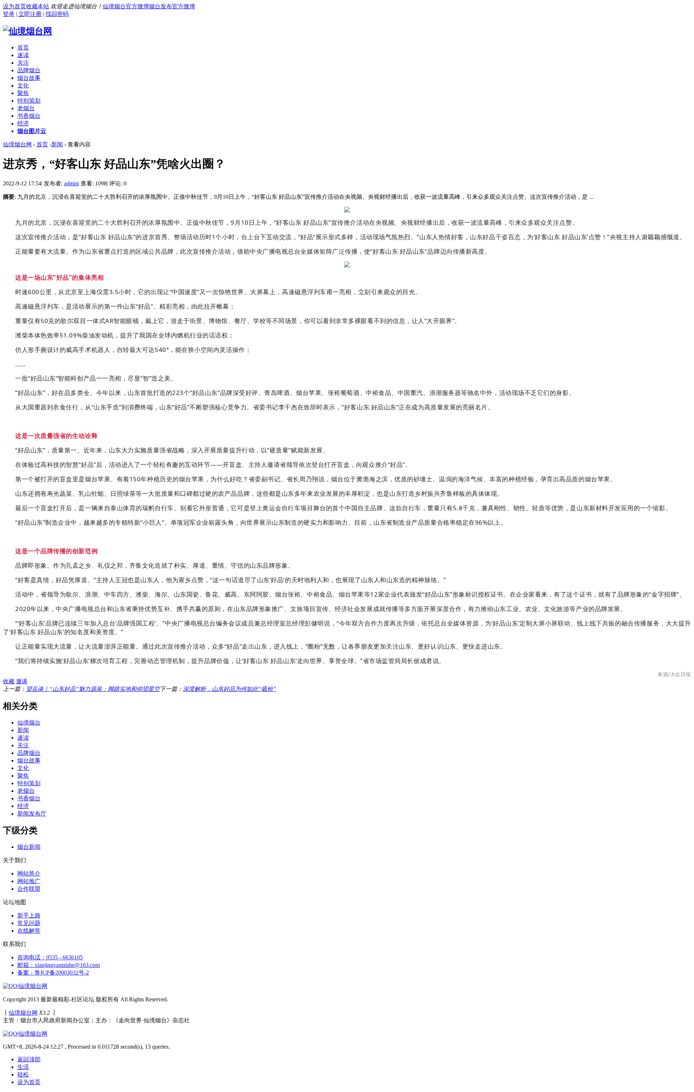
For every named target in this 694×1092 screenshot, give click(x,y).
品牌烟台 (28, 70)
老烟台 (26, 108)
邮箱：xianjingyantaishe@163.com (58, 965)
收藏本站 (37, 6)
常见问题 (28, 923)
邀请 (21, 681)
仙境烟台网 (17, 144)
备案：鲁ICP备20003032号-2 (53, 973)
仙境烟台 (28, 722)
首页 (23, 47)
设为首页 (14, 6)
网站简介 (28, 873)
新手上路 (28, 915)
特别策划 (28, 101)
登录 (8, 14)
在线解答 (28, 931)
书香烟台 (28, 116)
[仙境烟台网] (27, 31)
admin (71, 183)
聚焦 (23, 93)
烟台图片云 (31, 131)
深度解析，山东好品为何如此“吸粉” (229, 689)
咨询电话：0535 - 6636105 (50, 957)
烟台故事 (28, 78)
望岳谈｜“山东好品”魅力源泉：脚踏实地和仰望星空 (93, 689)
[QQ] (10, 986)
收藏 (8, 681)
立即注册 (30, 14)
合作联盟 (28, 889)
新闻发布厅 (31, 814)
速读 (23, 55)
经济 (23, 123)
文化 (23, 85)
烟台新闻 (28, 847)
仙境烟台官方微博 (126, 6)
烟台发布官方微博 (172, 6)
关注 (23, 63)
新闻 (57, 144)
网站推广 (28, 881)
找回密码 (57, 14)
